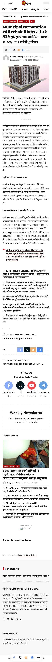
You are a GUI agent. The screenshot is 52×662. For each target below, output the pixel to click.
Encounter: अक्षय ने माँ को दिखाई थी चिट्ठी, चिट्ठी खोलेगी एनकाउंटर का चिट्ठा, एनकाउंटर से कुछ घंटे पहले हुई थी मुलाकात (25, 474)
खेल (45, 576)
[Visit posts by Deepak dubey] (6, 58)
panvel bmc (25, 338)
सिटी (32, 21)
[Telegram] (43, 389)
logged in (19, 363)
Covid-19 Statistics (27, 555)
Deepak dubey (16, 57)
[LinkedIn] (21, 619)
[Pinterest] (16, 619)
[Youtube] (31, 389)
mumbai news (10, 338)
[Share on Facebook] (10, 49)
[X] (20, 389)
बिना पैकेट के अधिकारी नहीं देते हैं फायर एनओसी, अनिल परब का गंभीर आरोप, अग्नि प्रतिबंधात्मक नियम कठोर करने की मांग (26, 318)
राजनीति (11, 576)
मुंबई (27, 21)
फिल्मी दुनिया (37, 576)
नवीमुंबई (21, 21)
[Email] (19, 49)
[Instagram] (12, 619)
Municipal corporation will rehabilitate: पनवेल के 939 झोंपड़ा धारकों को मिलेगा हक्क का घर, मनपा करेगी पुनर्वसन (25, 506)
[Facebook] (8, 389)
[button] (5, 3)
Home (5, 17)
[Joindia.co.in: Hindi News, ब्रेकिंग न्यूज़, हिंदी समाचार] (26, 3)
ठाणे (18, 466)
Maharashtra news (25, 334)
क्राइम (12, 466)
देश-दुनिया (13, 21)
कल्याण (6, 21)
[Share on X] (14, 49)
